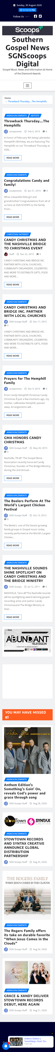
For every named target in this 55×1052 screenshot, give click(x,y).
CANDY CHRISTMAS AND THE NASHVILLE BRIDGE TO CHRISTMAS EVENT (25, 244)
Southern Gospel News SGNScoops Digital (28, 51)
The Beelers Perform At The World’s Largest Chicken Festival (27, 505)
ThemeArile (36, 1046)
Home (8, 98)
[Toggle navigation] (27, 85)
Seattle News (19, 1046)
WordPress (44, 1042)
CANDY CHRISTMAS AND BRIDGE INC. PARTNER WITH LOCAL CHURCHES (25, 311)
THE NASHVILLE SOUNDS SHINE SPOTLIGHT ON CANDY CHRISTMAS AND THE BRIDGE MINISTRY (26, 574)
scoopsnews (15, 131)
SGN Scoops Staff (18, 321)
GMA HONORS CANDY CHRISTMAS (22, 440)
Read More (12, 157)
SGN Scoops (15, 586)
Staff (11, 254)
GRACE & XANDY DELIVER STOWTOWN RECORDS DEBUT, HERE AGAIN (26, 1000)
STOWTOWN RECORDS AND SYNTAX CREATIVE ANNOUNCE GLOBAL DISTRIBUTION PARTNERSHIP (24, 847)
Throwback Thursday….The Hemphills (27, 101)
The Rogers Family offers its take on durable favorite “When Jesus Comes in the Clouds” (27, 937)
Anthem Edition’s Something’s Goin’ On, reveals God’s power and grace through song (25, 791)
